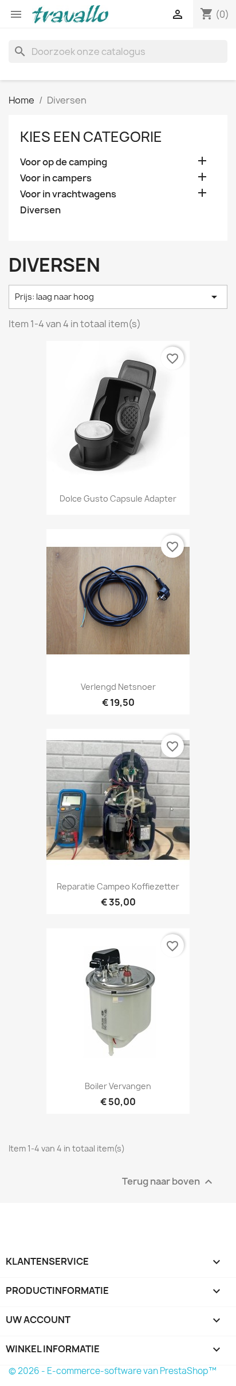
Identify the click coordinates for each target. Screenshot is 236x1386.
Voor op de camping (63, 162)
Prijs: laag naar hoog (118, 297)
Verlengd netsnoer (118, 686)
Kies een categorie (91, 136)
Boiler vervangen (118, 1086)
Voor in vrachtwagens (68, 194)
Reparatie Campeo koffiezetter (118, 886)
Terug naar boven (168, 1182)
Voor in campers (56, 178)
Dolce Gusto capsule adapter (118, 498)
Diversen (40, 210)
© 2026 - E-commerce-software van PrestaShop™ (113, 1371)
